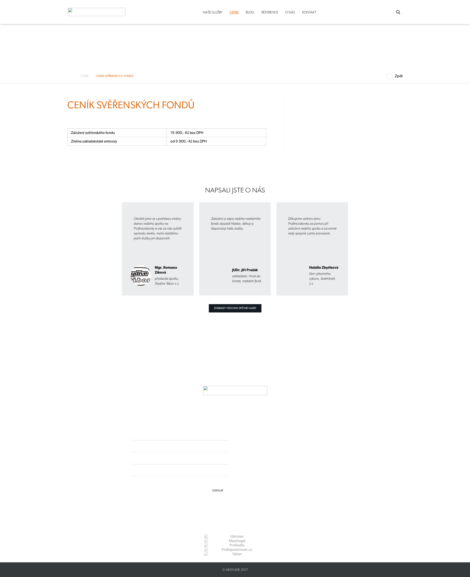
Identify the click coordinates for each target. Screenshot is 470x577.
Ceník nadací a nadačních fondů (56, 158)
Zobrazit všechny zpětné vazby (235, 308)
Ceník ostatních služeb (50, 184)
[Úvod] (71, 76)
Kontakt (309, 12)
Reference (269, 12)
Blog (250, 12)
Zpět (399, 76)
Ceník (234, 12)
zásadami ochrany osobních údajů (207, 481)
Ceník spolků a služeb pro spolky (57, 141)
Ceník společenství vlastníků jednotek (60, 167)
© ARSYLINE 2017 (235, 570)
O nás (290, 12)
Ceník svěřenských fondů (51, 150)
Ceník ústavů (43, 176)
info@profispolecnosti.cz (273, 462)
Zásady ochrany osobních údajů (268, 471)
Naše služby (213, 12)
